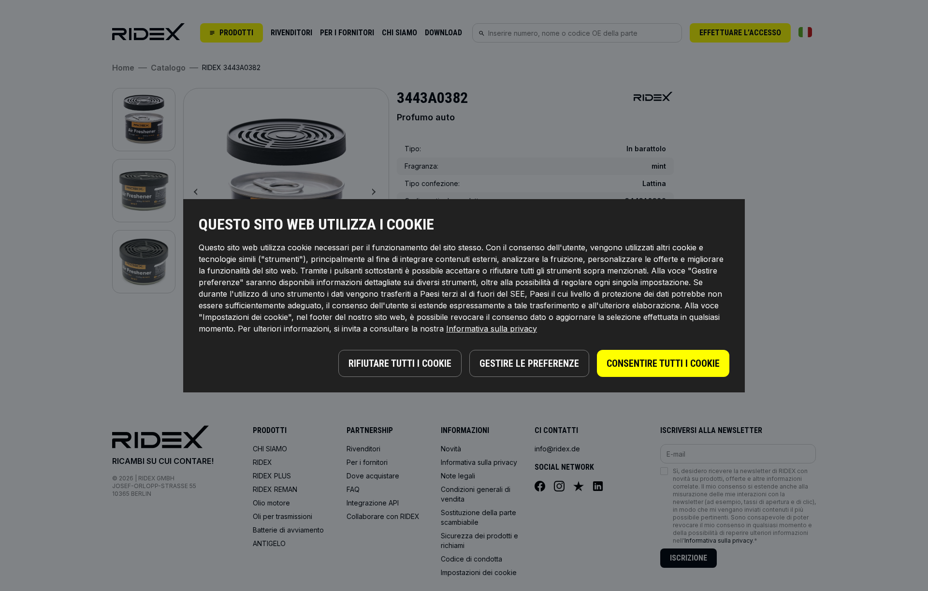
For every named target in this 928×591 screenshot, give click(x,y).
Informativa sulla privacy (491, 328)
